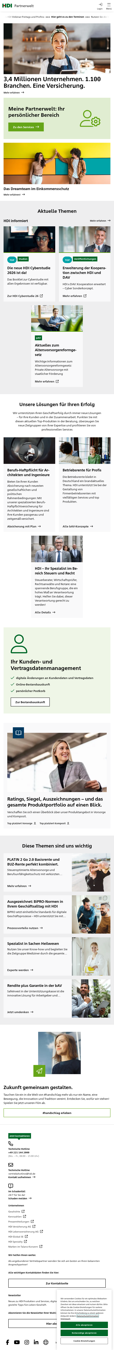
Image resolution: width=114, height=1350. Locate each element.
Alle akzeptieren (84, 1325)
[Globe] (45, 1342)
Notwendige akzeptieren (84, 1333)
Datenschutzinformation (88, 1316)
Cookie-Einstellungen (84, 1341)
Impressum (65, 1318)
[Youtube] (17, 1342)
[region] (84, 1320)
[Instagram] (26, 1342)
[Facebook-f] (7, 1342)
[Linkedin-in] (36, 1342)
